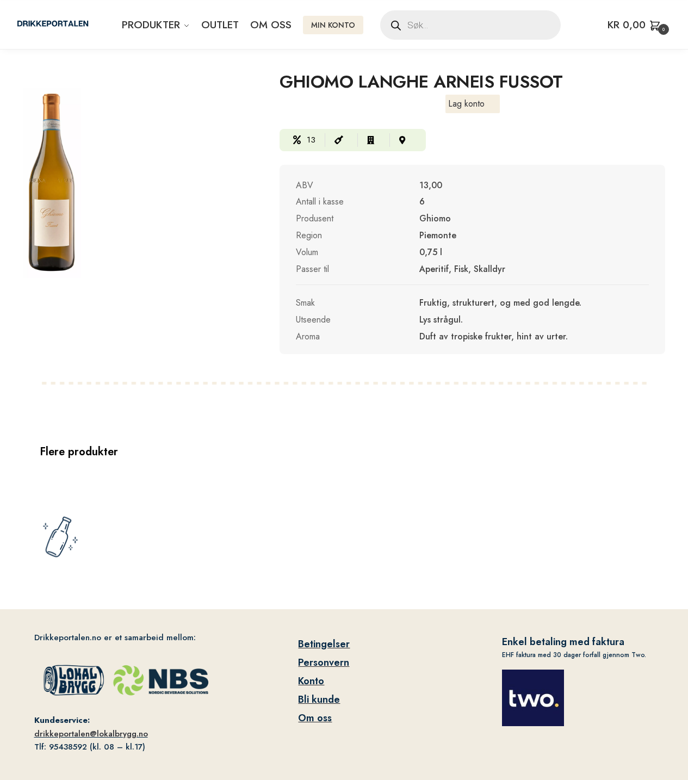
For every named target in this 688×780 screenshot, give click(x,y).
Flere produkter (79, 452)
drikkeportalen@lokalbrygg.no (91, 734)
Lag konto (466, 103)
